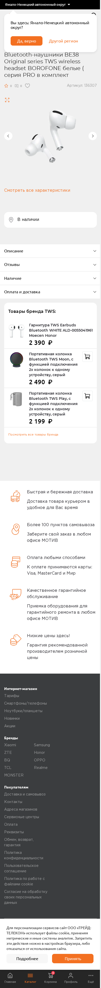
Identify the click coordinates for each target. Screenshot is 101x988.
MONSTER (14, 775)
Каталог (30, 981)
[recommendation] (87, 356)
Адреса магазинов (20, 809)
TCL (7, 767)
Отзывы (12, 264)
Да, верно (26, 41)
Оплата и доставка (22, 291)
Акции (9, 726)
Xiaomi (10, 745)
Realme (41, 767)
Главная (10, 981)
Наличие (12, 278)
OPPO (39, 760)
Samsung (42, 745)
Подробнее (27, 958)
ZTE (8, 752)
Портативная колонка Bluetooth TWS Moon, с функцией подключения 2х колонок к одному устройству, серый (53, 364)
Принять (73, 958)
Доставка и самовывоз (25, 794)
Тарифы (11, 696)
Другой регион (63, 41)
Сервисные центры (21, 817)
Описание (13, 250)
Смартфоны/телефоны (25, 703)
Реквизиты (14, 832)
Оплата (11, 824)
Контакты (13, 802)
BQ (7, 760)
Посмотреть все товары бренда (33, 434)
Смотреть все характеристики (37, 190)
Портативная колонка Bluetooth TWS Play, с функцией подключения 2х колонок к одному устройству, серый (53, 404)
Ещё (91, 981)
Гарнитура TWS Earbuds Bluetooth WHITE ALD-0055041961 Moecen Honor (61, 330)
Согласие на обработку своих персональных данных (25, 897)
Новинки (12, 718)
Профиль (70, 981)
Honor (39, 752)
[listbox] (37, 5)
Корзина (50, 977)
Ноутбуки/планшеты (23, 711)
